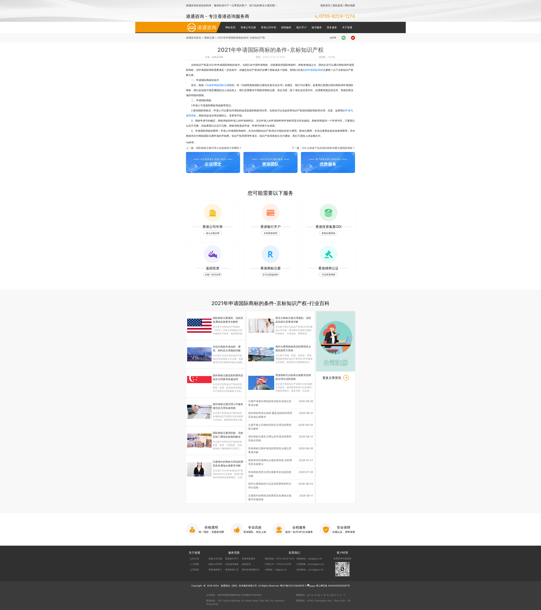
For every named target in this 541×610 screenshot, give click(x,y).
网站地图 (350, 5)
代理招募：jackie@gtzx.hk (310, 564)
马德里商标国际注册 (217, 85)
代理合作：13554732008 (278, 564)
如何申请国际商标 (313, 69)
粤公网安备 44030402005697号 (333, 585)
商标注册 (209, 37)
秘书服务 (317, 27)
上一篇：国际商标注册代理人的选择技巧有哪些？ (214, 147)
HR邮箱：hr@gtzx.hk (276, 569)
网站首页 (230, 27)
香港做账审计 (215, 569)
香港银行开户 (232, 558)
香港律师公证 (232, 569)
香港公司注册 (248, 27)
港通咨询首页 (193, 37)
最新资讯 (325, 5)
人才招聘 (194, 564)
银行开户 (301, 27)
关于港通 (347, 27)
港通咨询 (206, 27)
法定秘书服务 (232, 564)
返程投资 (246, 564)
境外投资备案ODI (250, 569)
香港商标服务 (248, 558)
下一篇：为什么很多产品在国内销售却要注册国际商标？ (323, 147)
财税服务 (286, 27)
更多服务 (332, 27)
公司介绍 (194, 558)
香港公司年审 (268, 27)
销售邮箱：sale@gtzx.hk (309, 558)
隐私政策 (338, 5)
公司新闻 (194, 569)
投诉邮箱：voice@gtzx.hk (310, 569)
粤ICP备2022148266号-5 (293, 585)
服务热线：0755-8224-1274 (279, 558)
